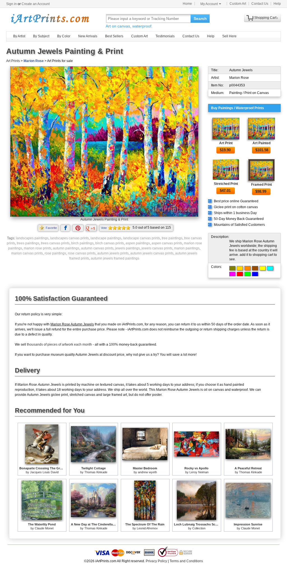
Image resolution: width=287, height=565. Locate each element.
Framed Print (261, 185)
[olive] (232, 268)
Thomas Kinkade (95, 472)
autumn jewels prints (113, 253)
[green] (247, 274)
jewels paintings (127, 248)
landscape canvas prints (141, 238)
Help (277, 4)
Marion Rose (34, 61)
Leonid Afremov (147, 528)
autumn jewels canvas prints (151, 253)
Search (200, 18)
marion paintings (187, 248)
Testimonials (165, 36)
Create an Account (36, 4)
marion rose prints (37, 248)
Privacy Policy (156, 561)
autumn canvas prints (97, 248)
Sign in (11, 4)
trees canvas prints (55, 243)
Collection (198, 528)
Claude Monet (44, 528)
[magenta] (232, 274)
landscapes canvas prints (69, 238)
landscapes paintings (32, 238)
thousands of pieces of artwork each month (59, 344)
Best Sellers (114, 36)
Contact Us (259, 4)
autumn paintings (66, 248)
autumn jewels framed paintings (115, 258)
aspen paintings (138, 243)
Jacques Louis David (44, 472)
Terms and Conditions (186, 561)
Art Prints (13, 61)
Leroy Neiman (199, 472)
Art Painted (261, 143)
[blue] (255, 274)
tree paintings (172, 238)
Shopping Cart (265, 18)
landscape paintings (106, 238)
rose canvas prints (82, 253)
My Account (209, 4)
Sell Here (229, 36)
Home (187, 4)
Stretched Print (226, 184)
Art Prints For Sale (50, 18)
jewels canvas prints (157, 248)
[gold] (240, 268)
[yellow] (263, 268)
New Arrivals (87, 36)
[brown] (255, 268)
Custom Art (238, 4)
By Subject (41, 36)
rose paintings (55, 253)
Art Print (226, 143)
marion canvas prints (27, 253)
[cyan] (270, 268)
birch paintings (82, 243)
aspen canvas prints (167, 243)
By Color (63, 36)
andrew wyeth (147, 472)
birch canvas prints (109, 243)
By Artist (19, 36)
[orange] (247, 268)
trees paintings (28, 243)
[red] (240, 274)
